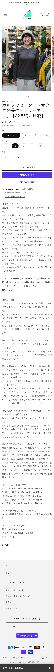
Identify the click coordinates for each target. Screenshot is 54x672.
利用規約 (31, 662)
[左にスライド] (21, 96)
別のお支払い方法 (27, 182)
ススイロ (45, 136)
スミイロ (29, 135)
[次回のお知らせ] (49, 4)
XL (41, 146)
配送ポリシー (12, 602)
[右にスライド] (33, 96)
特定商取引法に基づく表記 (18, 596)
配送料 (9, 126)
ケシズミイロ (11, 135)
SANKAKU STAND (16, 658)
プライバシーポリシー (16, 589)
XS (7, 146)
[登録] (45, 625)
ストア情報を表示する (15, 196)
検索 (8, 572)
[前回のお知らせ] (5, 4)
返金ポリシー (12, 608)
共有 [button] (7, 544)
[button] (5, 14)
